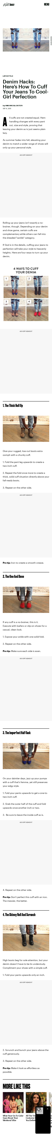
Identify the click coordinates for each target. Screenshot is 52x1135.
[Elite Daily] (9, 4)
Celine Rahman (51, 40)
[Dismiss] (47, 1108)
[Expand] (38, 1108)
